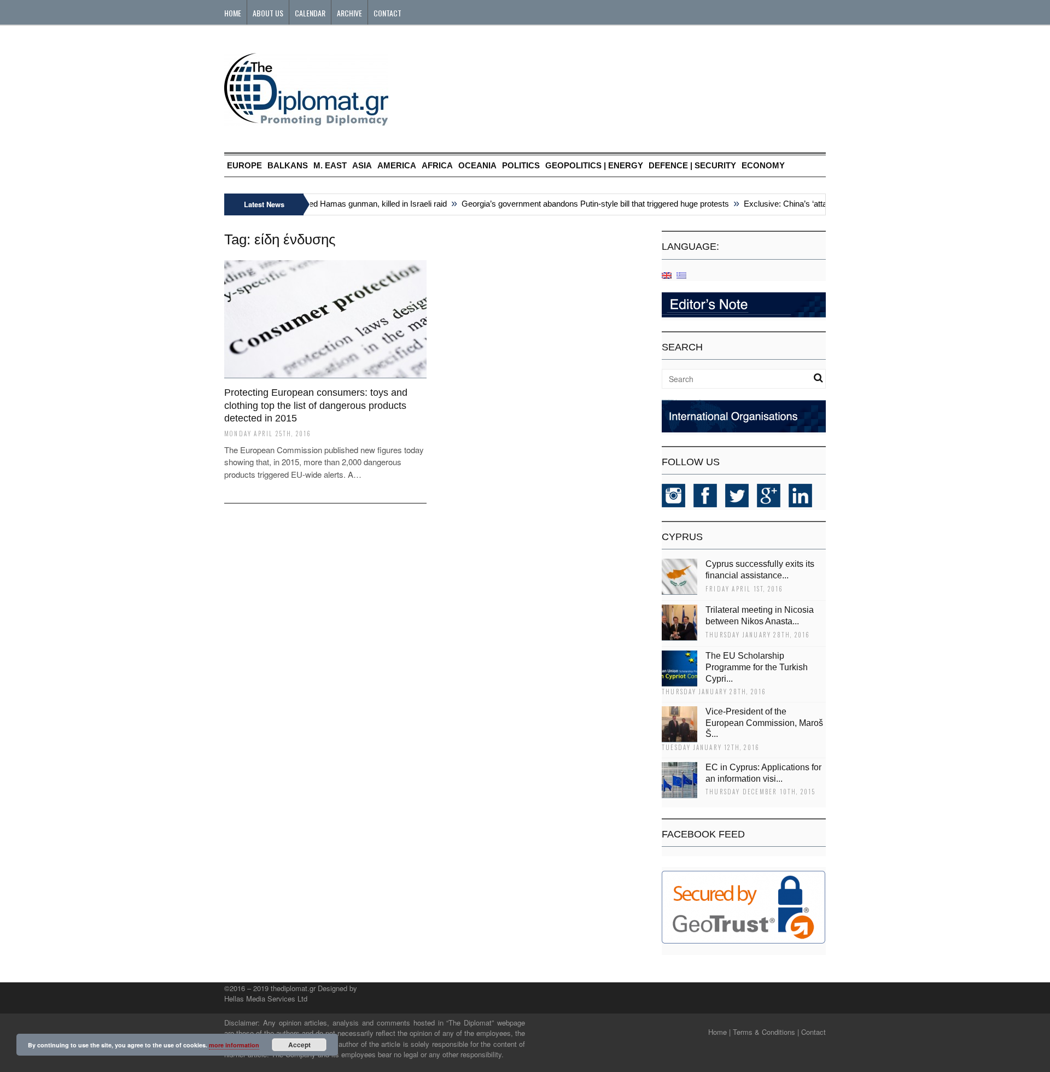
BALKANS (287, 165)
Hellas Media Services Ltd (265, 998)
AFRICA (437, 165)
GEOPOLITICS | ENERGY (594, 165)
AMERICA (396, 165)
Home (232, 13)
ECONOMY (763, 165)
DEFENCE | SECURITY (692, 165)
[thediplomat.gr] (306, 120)
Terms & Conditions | (766, 1032)
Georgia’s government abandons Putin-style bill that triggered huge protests (584, 203)
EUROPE (244, 165)
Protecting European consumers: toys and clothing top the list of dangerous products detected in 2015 (315, 405)
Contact (387, 13)
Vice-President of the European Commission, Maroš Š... (764, 723)
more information (234, 1045)
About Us (268, 13)
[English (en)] (667, 274)
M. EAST (330, 165)
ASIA (362, 165)
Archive (349, 13)
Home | (719, 1032)
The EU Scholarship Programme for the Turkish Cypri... (756, 667)
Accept (299, 1045)
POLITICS (521, 165)
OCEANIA (477, 165)
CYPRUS (682, 536)
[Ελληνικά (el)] (681, 274)
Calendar (310, 13)
